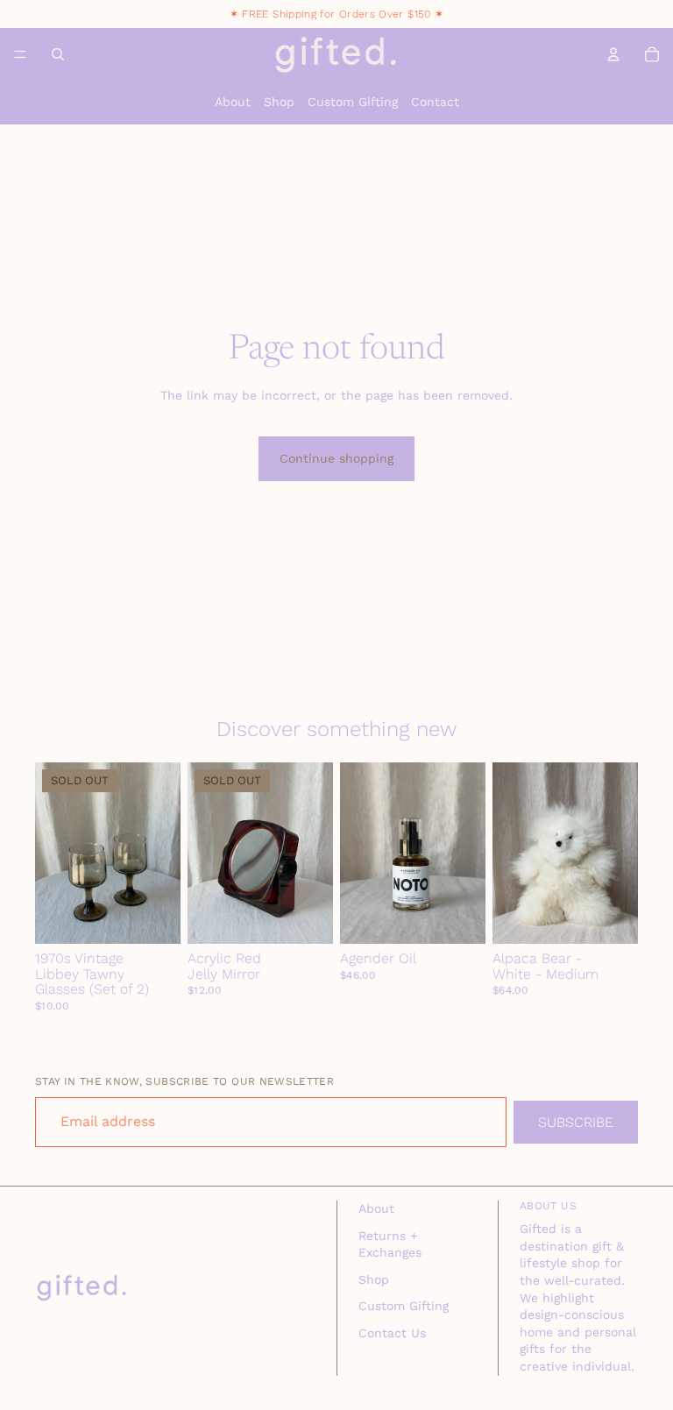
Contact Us (392, 1333)
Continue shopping (336, 458)
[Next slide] (161, 852)
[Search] (58, 54)
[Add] (458, 916)
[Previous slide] (54, 852)
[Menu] (20, 54)
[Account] (613, 54)
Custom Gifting (353, 102)
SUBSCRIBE (575, 1122)
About (233, 102)
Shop (279, 102)
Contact (435, 102)
